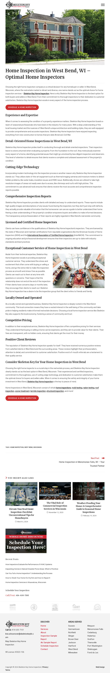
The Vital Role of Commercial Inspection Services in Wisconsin (55, 506)
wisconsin (37, 447)
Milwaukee (72, 652)
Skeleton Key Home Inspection (40, 382)
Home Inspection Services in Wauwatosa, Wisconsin (26, 582)
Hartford (72, 646)
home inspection (17, 447)
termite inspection (38, 391)
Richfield (72, 632)
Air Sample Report (49, 642)
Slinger (71, 636)
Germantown (74, 629)
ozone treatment (22, 391)
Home (43, 626)
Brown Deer (73, 639)
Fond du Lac (92, 652)
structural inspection (55, 391)
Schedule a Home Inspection (22, 107)
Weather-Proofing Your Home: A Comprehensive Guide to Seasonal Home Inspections (88, 507)
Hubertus (91, 636)
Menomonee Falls (95, 629)
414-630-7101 (22, 595)
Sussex (71, 626)
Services (44, 629)
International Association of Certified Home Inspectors (50, 235)
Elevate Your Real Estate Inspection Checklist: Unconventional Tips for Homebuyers (21, 513)
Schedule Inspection (49, 646)
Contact (44, 649)
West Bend (73, 649)
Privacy (45, 667)
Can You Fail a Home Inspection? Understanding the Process (29, 573)
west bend (28, 447)
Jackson (72, 642)
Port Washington (94, 646)
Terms (7, 670)
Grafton (90, 639)
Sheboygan (92, 649)
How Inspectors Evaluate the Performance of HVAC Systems (29, 564)
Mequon (91, 626)
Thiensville (92, 642)
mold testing (77, 388)
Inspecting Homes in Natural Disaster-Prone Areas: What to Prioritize (32, 569)
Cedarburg (92, 632)
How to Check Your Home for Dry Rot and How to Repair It (28, 578)
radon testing (88, 388)
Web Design (100, 667)
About (43, 632)
